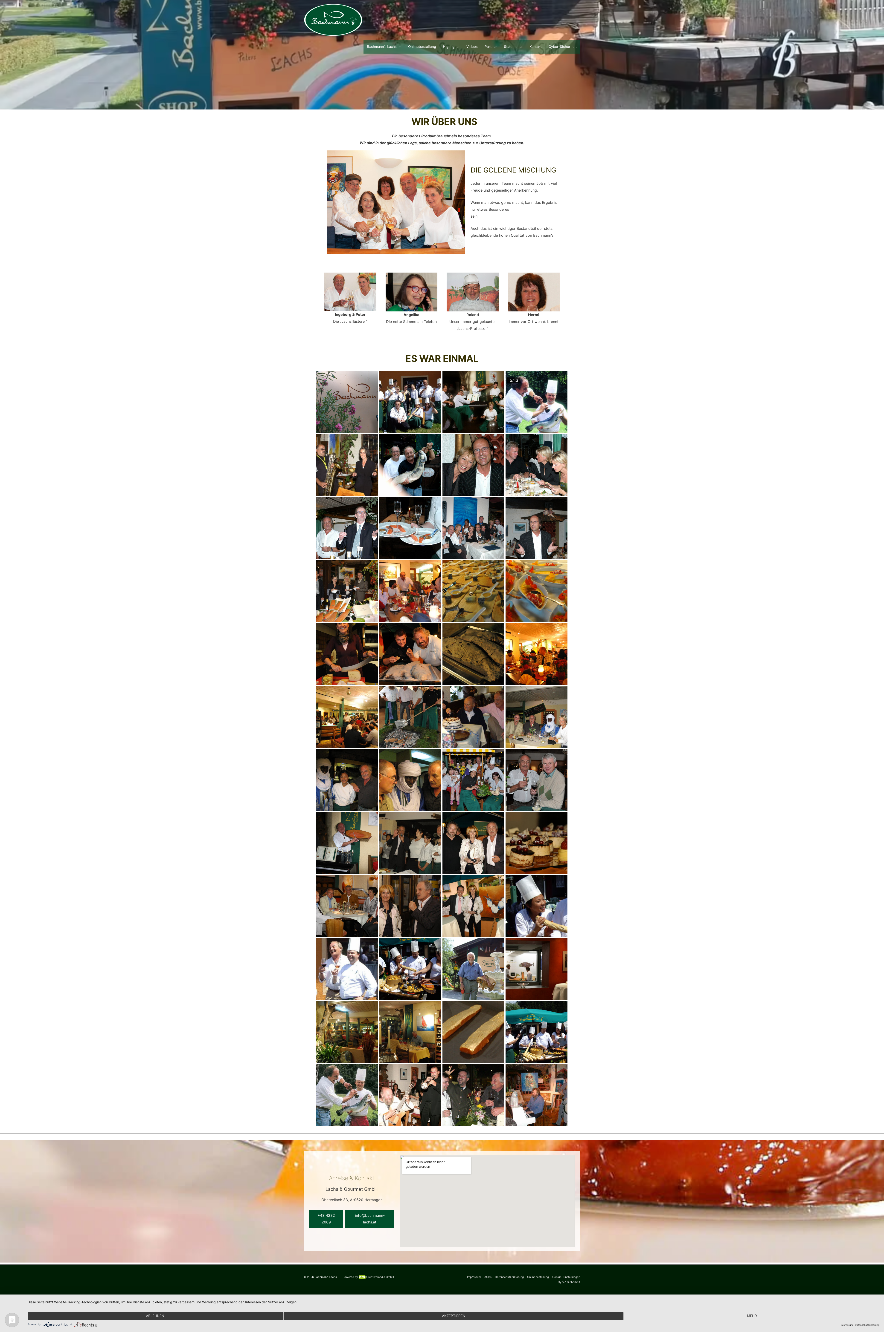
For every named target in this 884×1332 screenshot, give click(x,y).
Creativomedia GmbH (380, 1277)
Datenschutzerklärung (509, 1277)
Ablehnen (155, 1316)
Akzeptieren (453, 1316)
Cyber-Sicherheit (569, 1282)
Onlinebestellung (538, 1277)
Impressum (474, 1277)
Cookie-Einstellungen (566, 1277)
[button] (326, 1219)
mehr (752, 1316)
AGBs (487, 1277)
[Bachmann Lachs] (333, 19)
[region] (442, 54)
